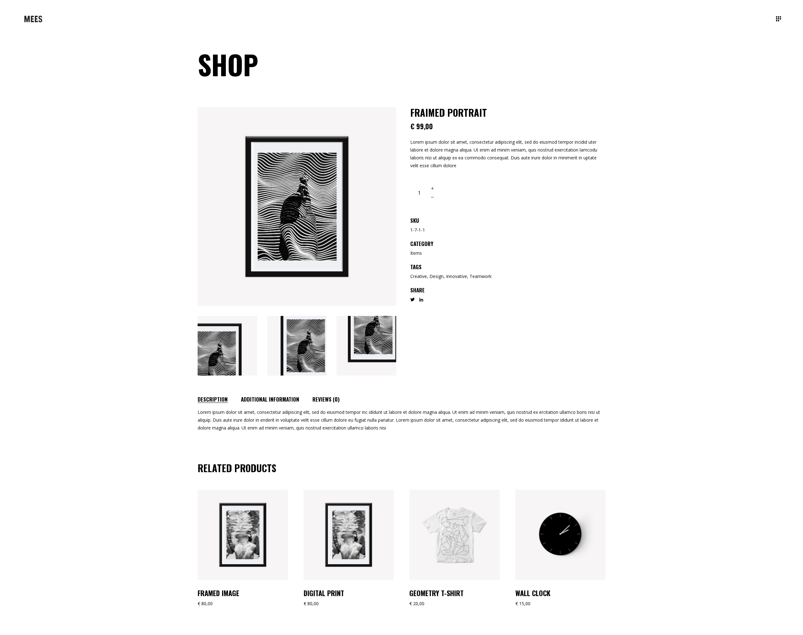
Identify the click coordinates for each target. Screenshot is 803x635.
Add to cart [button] (220, 493)
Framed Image (218, 593)
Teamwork (481, 276)
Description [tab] (213, 399)
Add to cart (465, 192)
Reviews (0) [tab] (326, 399)
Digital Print (324, 593)
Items (416, 253)
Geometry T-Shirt (436, 593)
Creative (418, 276)
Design (436, 276)
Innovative (456, 276)
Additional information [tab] (270, 399)
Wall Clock (532, 593)
